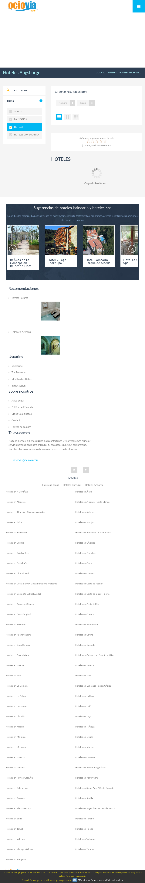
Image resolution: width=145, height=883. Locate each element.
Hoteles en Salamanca (17, 788)
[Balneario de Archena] (50, 345)
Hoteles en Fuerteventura (18, 635)
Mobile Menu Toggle (139, 6)
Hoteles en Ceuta (83, 563)
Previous (13, 249)
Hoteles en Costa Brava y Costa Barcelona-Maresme (31, 584)
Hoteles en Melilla (84, 737)
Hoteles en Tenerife (84, 819)
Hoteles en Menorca (16, 747)
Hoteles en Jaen (83, 676)
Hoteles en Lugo (83, 716)
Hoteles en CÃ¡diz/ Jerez (18, 553)
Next (132, 249)
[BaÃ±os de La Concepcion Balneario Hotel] (23, 240)
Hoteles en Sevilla (84, 798)
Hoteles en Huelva (15, 665)
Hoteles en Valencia (15, 839)
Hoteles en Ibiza (13, 676)
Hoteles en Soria (14, 819)
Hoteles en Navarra (15, 757)
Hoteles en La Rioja (84, 696)
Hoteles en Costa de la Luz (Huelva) (92, 594)
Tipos (10, 100)
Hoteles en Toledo (84, 829)
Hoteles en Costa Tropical (18, 614)
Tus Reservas (19, 372)
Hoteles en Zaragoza (16, 859)
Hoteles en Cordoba (85, 573)
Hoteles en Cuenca (84, 614)
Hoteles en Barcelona (16, 532)
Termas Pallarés (20, 298)
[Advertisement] (72, 40)
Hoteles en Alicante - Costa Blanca (92, 502)
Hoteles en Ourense (85, 757)
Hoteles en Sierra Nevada (18, 808)
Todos (18, 111)
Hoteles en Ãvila (14, 522)
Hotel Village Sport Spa (57, 261)
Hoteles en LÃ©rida (15, 716)
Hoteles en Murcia (84, 747)
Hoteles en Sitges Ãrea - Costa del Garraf (95, 808)
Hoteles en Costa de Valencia (20, 604)
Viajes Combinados (22, 414)
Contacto (16, 420)
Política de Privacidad (23, 407)
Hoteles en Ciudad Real (17, 573)
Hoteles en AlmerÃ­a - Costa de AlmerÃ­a (25, 512)
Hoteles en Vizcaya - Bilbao (19, 849)
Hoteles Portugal (72, 485)
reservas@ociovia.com (26, 460)
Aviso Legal (18, 401)
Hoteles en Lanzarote (16, 706)
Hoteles (18, 127)
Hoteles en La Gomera (17, 686)
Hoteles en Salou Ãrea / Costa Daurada (94, 788)
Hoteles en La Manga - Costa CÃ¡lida (93, 686)
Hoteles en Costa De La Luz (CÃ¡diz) (23, 594)
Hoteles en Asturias (84, 512)
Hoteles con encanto (26, 135)
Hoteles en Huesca (84, 665)
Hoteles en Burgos (15, 543)
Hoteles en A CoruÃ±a (17, 492)
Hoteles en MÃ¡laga (85, 727)
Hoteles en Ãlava (83, 492)
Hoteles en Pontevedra (86, 778)
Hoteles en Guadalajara (17, 655)
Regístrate (17, 366)
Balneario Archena (21, 332)
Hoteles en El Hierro (15, 624)
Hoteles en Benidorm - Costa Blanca (93, 532)
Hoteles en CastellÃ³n (16, 563)
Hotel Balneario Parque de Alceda (98, 261)
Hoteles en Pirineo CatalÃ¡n (19, 778)
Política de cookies (21, 427)
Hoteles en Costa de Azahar (89, 584)
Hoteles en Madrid (15, 727)
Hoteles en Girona (84, 635)
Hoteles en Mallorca (15, 737)
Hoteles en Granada (85, 645)
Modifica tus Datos (22, 379)
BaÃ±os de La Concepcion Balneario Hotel (21, 263)
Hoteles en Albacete (15, 502)
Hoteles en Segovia (15, 798)
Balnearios (20, 119)
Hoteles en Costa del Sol (87, 604)
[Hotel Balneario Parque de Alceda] (99, 240)
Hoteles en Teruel (14, 829)
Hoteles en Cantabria (85, 553)
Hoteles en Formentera (86, 624)
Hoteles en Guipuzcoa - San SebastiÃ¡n (94, 655)
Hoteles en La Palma (16, 696)
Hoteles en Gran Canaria (18, 645)
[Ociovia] (23, 6)
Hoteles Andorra (94, 485)
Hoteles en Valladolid (85, 839)
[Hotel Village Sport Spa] (61, 240)
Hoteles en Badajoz (84, 522)
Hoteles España (50, 485)
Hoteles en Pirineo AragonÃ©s (90, 767)
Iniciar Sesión (18, 386)
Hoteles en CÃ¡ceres (85, 543)
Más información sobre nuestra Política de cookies (100, 880)
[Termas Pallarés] (50, 311)
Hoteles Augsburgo (22, 73)
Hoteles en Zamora (84, 849)
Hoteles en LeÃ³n (83, 706)
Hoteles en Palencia (15, 767)
